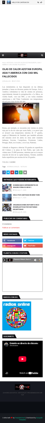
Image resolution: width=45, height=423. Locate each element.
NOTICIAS (10, 63)
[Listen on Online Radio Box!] (40, 260)
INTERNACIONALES (13, 167)
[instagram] (12, 246)
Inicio (4, 63)
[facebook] (12, 240)
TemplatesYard (20, 418)
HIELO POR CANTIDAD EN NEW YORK (26, 195)
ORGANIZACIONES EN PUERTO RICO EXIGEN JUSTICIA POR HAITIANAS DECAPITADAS (26, 207)
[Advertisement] (22, 28)
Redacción (7, 81)
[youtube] (33, 246)
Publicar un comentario (11, 227)
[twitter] (33, 240)
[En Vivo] (5, 260)
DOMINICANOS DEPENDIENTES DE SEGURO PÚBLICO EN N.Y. (25, 186)
